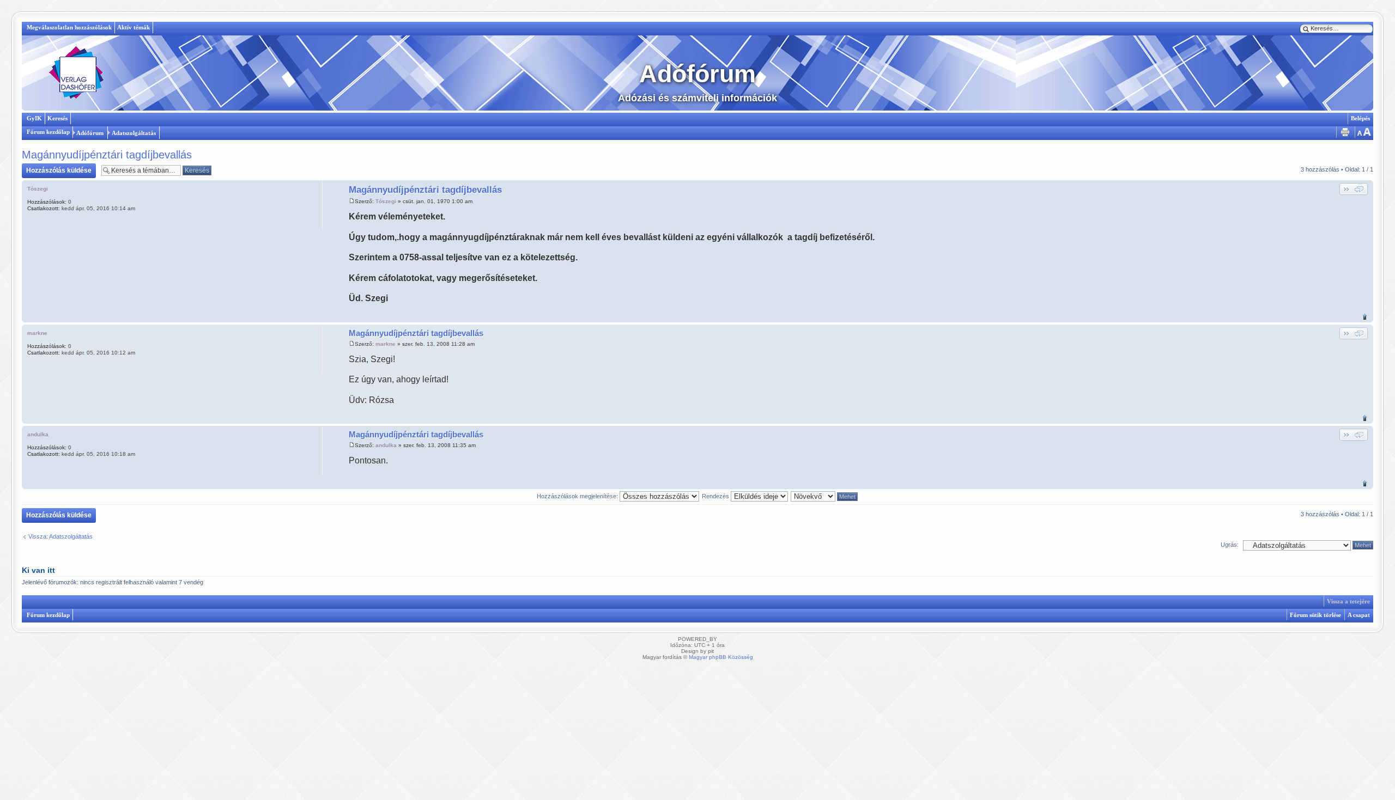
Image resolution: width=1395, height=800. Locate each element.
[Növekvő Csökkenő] (825, 496)
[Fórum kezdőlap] (76, 73)
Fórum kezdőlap (48, 132)
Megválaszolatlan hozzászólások (69, 27)
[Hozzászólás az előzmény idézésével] (1353, 189)
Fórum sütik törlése (1315, 615)
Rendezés (716, 496)
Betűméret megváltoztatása (1363, 132)
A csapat (1359, 615)
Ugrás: (1230, 544)
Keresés (57, 118)
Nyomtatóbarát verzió (1345, 132)
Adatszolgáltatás (134, 133)
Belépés (1360, 118)
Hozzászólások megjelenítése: (578, 496)
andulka (386, 445)
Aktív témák (133, 27)
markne (385, 344)
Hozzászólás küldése (59, 170)
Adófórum (90, 133)
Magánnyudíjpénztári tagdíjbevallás (107, 155)
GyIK (34, 118)
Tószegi (385, 201)
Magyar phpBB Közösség (721, 657)
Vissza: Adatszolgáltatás (60, 536)
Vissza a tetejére (1365, 317)
